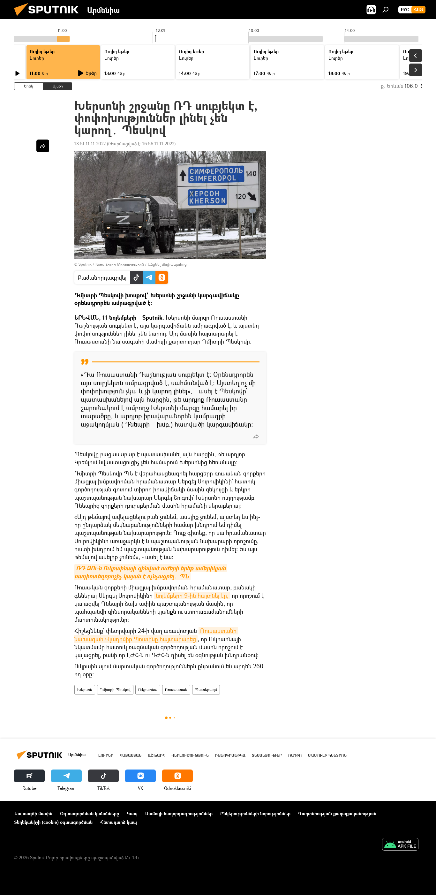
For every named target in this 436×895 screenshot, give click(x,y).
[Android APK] (400, 845)
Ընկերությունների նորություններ (255, 813)
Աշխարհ (156, 755)
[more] (256, 436)
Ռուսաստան (176, 689)
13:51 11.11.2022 (90, 143)
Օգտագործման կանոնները (89, 813)
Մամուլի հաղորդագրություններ (179, 813)
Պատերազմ (206, 689)
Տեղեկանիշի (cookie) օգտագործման (53, 822)
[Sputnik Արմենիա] (49, 17)
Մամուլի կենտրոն (327, 755)
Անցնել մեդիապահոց (167, 264)
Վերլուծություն (190, 755)
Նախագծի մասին (33, 813)
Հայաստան (130, 755)
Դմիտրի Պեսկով (115, 689)
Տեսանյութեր (267, 755)
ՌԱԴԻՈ (295, 755)
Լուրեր (37, 58)
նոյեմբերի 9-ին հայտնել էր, (192, 595)
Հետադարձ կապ (118, 822)
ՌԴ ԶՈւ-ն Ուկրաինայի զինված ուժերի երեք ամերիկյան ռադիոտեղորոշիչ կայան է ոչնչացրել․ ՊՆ (150, 572)
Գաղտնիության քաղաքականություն (337, 813)
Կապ (132, 813)
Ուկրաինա (147, 689)
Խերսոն (84, 689)
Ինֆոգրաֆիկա (230, 755)
